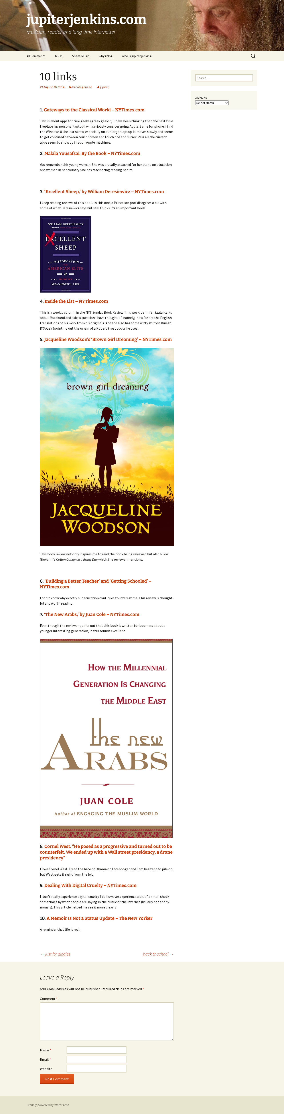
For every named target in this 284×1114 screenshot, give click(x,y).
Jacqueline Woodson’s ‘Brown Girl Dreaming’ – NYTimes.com (108, 339)
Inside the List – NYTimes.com (76, 301)
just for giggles (55, 954)
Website (46, 1069)
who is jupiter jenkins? (137, 56)
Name (45, 1050)
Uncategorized (82, 87)
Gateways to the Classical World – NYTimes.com (94, 110)
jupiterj (104, 87)
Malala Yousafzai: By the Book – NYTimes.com (92, 153)
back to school (158, 954)
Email (45, 1059)
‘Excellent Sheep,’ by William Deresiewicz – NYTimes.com (104, 191)
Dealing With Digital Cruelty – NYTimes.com (90, 885)
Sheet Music (80, 56)
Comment (49, 998)
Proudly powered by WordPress (48, 1105)
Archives (201, 98)
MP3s (59, 56)
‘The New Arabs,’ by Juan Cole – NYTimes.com (91, 614)
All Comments (36, 56)
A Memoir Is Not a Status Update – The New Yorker (99, 918)
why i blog (105, 56)
